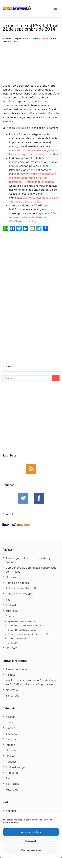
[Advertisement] (31, 61)
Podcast (11, 605)
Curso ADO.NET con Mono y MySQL (24, 625)
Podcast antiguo (16, 767)
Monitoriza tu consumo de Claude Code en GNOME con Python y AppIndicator (31, 682)
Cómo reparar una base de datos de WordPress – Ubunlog (33, 217)
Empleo (10, 728)
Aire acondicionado (18, 669)
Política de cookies (18, 582)
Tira (8, 599)
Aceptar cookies (31, 832)
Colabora (11, 648)
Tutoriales (12, 610)
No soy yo (12, 690)
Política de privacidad (19, 594)
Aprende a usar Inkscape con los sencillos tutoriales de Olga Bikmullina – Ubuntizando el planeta (32, 177)
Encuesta (11, 733)
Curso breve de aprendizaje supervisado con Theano (31, 569)
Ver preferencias (31, 850)
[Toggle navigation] (55, 8)
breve (9, 722)
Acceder (11, 810)
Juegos (10, 744)
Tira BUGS (12, 784)
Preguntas (12, 772)
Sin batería (12, 695)
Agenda (10, 716)
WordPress (9, 101)
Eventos (11, 739)
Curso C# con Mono (17, 638)
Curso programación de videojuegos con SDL (29, 634)
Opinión (10, 756)
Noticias (44, 38)
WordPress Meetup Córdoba (41, 113)
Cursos (10, 616)
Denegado (31, 841)
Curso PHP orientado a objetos (22, 630)
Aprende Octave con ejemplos (22, 621)
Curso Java (13, 643)
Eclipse (10, 674)
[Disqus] (31, 322)
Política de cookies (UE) (21, 588)
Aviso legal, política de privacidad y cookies (28, 560)
